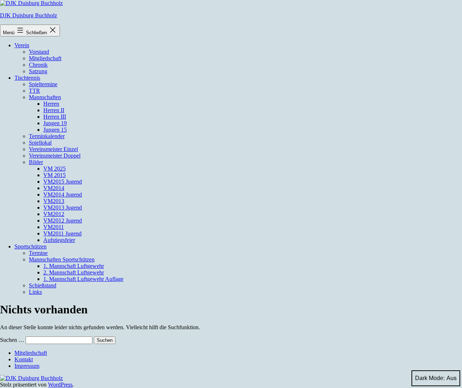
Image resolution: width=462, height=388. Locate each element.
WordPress (60, 385)
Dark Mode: (430, 378)
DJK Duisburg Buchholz (28, 15)
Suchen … (12, 340)
